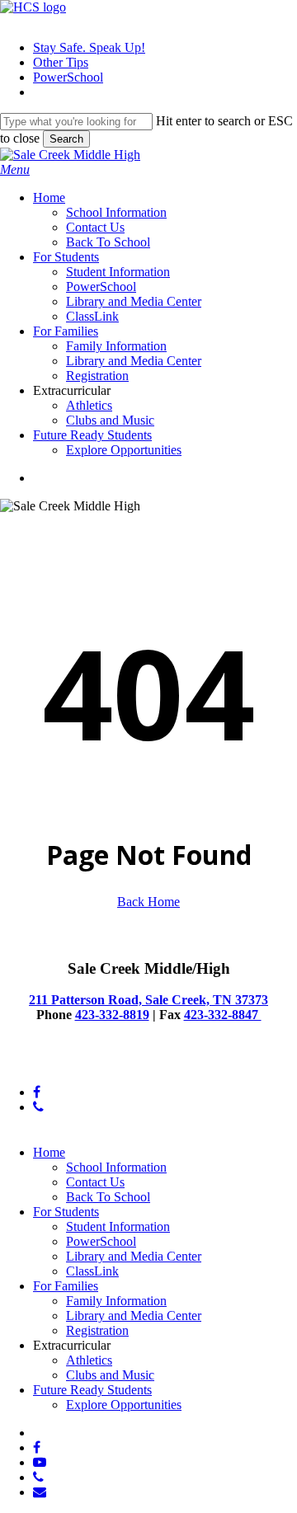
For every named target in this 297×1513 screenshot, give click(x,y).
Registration (97, 1330)
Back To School (108, 1197)
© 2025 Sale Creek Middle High (85, 1064)
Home (49, 1152)
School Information (116, 1167)
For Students (66, 1212)
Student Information (118, 1226)
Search (66, 139)
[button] (15, 169)
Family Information (116, 1301)
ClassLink (92, 1271)
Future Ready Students (92, 1390)
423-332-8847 (223, 1015)
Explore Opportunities (124, 1405)
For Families (65, 1286)
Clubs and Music (110, 1375)
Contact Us (95, 1182)
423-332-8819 (112, 1015)
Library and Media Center (133, 1256)
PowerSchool (101, 1241)
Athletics (89, 1360)
